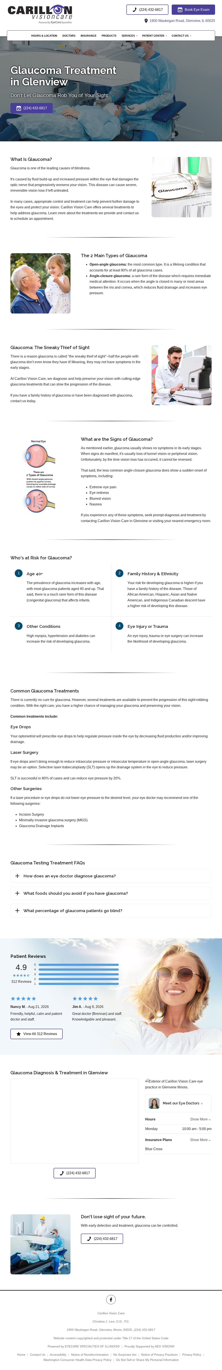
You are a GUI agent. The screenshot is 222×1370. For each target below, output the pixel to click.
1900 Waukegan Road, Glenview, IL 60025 (182, 21)
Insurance (88, 35)
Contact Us (180, 35)
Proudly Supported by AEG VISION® (149, 1346)
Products (109, 35)
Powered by (84, 1346)
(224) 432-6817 (144, 1329)
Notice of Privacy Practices (159, 1354)
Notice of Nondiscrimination (90, 1354)
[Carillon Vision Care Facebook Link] (111, 1299)
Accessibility (58, 1354)
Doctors (68, 35)
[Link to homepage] (50, 14)
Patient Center (153, 35)
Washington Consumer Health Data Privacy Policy (77, 1360)
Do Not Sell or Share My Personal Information (147, 1360)
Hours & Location (44, 35)
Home (21, 1354)
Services (128, 35)
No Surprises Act (124, 1354)
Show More (199, 1119)
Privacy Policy (191, 1354)
